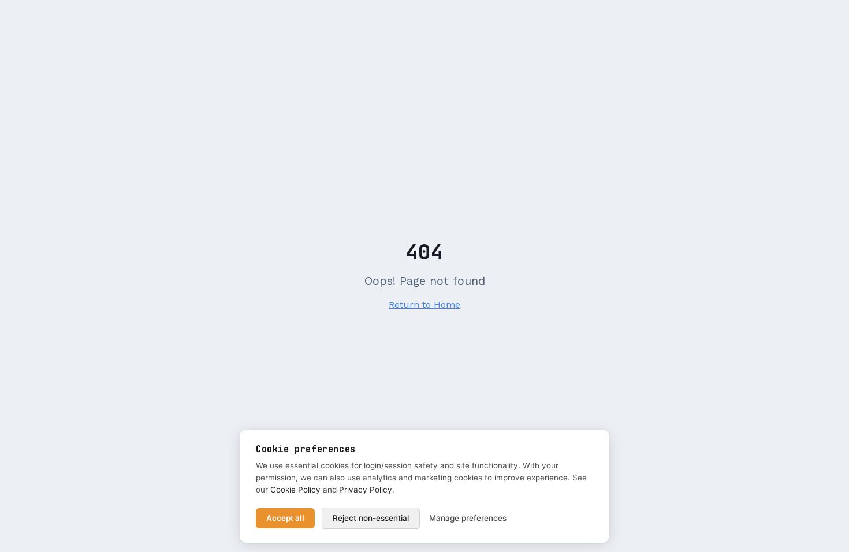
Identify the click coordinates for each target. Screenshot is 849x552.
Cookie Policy (295, 489)
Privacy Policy (365, 489)
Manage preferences (468, 518)
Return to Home (424, 304)
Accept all (285, 518)
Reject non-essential (371, 518)
